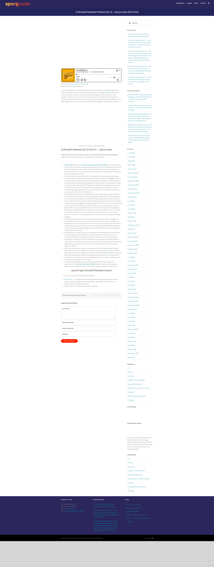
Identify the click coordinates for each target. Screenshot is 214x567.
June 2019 (131, 333)
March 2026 (132, 169)
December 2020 (133, 297)
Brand (130, 372)
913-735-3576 (70, 509)
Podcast (131, 392)
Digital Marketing (134, 105)
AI (128, 368)
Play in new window (73, 84)
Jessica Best (68, 279)
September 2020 (134, 305)
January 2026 (132, 177)
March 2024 (132, 221)
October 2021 (132, 269)
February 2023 (133, 237)
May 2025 (131, 205)
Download (84, 84)
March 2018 (132, 349)
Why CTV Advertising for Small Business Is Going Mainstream (104, 505)
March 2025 (132, 213)
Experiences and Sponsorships (138, 388)
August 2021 (132, 273)
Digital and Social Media (136, 380)
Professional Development (137, 396)
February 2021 (133, 293)
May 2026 (131, 161)
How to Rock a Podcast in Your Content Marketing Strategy (140, 108)
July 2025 (131, 201)
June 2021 (131, 281)
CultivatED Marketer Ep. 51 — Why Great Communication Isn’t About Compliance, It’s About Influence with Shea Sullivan (106, 513)
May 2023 (131, 229)
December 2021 (133, 265)
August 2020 (132, 309)
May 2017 (131, 357)
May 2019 (131, 337)
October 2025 (132, 189)
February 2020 (133, 329)
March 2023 (132, 233)
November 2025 (133, 185)
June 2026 (131, 157)
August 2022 (132, 253)
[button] (208, 3)
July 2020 (131, 313)
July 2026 (131, 153)
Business (131, 376)
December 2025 (133, 181)
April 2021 (131, 285)
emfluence (109, 250)
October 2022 (132, 249)
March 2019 (132, 341)
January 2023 (132, 241)
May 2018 (131, 345)
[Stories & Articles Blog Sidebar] (140, 427)
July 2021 (131, 277)
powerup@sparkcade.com (75, 511)
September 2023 (134, 225)
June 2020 (131, 317)
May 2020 (131, 321)
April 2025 (131, 209)
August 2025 (132, 197)
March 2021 (132, 289)
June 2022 (131, 261)
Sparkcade (100, 538)
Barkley (108, 92)
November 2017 (133, 353)
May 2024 (131, 217)
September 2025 (134, 193)
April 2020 (131, 325)
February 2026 (133, 173)
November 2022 (133, 245)
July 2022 (131, 257)
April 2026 (131, 165)
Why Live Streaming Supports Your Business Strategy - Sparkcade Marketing (140, 116)
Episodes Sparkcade (135, 384)
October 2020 (133, 301)
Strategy (131, 400)
